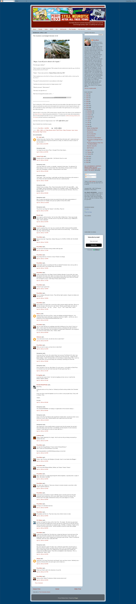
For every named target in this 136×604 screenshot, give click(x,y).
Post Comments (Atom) (44, 592)
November (89, 113)
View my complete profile (90, 88)
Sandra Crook (40, 156)
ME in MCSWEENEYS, (90, 166)
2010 (87, 162)
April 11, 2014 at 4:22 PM (42, 488)
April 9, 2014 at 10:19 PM (42, 143)
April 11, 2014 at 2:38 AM (42, 361)
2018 (87, 101)
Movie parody (36, 131)
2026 (87, 94)
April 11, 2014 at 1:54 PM (42, 431)
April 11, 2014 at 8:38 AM (42, 410)
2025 (87, 95)
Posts (87, 174)
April (88, 126)
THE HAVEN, (91, 170)
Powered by (90, 249)
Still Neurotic (63, 29)
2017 (87, 103)
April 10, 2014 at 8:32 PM (42, 320)
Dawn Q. (39, 313)
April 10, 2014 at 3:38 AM (42, 160)
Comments (89, 176)
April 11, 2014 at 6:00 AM (42, 402)
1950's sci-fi (43, 130)
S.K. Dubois (39, 520)
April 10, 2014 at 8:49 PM (42, 332)
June (88, 122)
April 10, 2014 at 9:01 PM (42, 340)
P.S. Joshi (39, 137)
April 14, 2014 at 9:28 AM (42, 563)
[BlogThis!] (56, 128)
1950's (38, 130)
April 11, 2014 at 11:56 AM (43, 420)
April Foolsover (90, 147)
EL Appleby (39, 375)
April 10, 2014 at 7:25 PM (42, 232)
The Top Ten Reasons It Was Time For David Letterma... (95, 143)
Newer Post (36, 589)
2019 (87, 99)
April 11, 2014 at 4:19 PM (42, 469)
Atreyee (38, 558)
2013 (87, 156)
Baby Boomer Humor (51, 130)
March (89, 150)
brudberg (39, 435)
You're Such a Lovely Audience (94, 137)
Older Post (77, 589)
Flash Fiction (59, 130)
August (89, 118)
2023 (87, 97)
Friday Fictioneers (39, 114)
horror (73, 130)
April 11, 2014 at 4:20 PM (42, 478)
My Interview (81, 29)
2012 (87, 158)
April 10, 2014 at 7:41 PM (42, 309)
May (88, 124)
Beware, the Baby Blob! (92, 128)
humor (76, 130)
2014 (87, 109)
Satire (46, 29)
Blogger (76, 598)
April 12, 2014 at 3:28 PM (42, 540)
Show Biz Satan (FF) (91, 145)
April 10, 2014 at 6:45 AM (42, 171)
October (89, 114)
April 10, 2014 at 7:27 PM (42, 250)
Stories (89, 29)
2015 (87, 107)
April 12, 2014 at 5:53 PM (42, 554)
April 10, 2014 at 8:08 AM (42, 193)
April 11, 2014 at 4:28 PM (42, 499)
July (88, 120)
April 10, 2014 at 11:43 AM (43, 202)
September (90, 116)
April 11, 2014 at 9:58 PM (42, 528)
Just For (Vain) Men (91, 133)
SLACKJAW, (88, 168)
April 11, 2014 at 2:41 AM (42, 370)
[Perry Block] (85, 210)
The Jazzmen (90, 132)
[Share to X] (58, 128)
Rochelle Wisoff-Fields (42, 384)
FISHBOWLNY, (94, 168)
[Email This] (55, 128)
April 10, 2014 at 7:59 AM (42, 180)
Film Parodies (72, 29)
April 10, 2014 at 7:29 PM (42, 258)
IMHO (51, 29)
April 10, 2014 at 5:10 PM (42, 210)
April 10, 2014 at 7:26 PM (42, 242)
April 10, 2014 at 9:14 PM (42, 348)
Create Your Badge (88, 212)
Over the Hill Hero (91, 135)
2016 (87, 105)
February (89, 152)
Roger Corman (43, 131)
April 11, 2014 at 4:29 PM (42, 507)
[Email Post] (52, 128)
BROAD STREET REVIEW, (91, 167)
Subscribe (94, 245)
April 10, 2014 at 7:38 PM (42, 288)
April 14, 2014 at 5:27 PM (42, 572)
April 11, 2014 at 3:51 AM (42, 380)
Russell (38, 215)
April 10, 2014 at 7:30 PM (42, 268)
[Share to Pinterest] (61, 128)
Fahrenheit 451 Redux (92, 130)
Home (34, 29)
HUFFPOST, (98, 166)
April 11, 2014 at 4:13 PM (42, 440)
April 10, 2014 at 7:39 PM (42, 298)
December (89, 111)
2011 (87, 160)
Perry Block (39, 226)
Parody (40, 29)
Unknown (39, 337)
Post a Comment (39, 583)
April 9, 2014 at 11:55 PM (42, 152)
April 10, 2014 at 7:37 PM (42, 280)
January (89, 154)
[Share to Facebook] (59, 128)
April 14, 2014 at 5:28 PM (42, 580)
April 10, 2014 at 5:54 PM (42, 221)
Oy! (57, 29)
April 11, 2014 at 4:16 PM (42, 453)
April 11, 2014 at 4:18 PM (42, 461)
